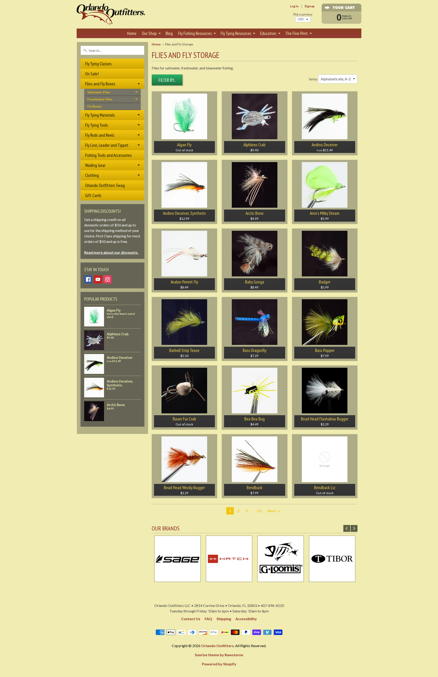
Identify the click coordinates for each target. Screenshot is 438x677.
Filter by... (167, 80)
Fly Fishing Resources (195, 33)
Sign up (310, 6)
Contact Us (190, 619)
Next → (273, 511)
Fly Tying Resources (236, 33)
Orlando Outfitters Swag (105, 185)
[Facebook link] (88, 279)
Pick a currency (303, 14)
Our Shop (149, 33)
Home (131, 33)
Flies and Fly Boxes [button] (100, 84)
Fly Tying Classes (98, 64)
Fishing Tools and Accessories (108, 155)
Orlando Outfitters (217, 645)
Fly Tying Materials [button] (100, 115)
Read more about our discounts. (111, 252)
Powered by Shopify (219, 664)
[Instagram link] (107, 279)
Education (268, 33)
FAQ (208, 619)
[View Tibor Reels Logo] (332, 579)
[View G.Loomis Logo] (280, 579)
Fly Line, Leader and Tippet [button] (106, 145)
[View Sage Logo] (177, 579)
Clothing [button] (92, 175)
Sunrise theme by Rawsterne (219, 655)
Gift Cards (93, 195)
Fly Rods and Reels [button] (99, 135)
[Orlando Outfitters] (111, 14)
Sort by (313, 79)
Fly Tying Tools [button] (96, 125)
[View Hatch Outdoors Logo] (229, 579)
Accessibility (246, 619)
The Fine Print (296, 33)
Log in (294, 6)
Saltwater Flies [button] (98, 92)
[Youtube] (98, 279)
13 (259, 511)
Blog (169, 33)
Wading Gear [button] (95, 165)
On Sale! (92, 74)
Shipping (223, 619)
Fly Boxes (94, 106)
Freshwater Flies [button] (99, 99)
